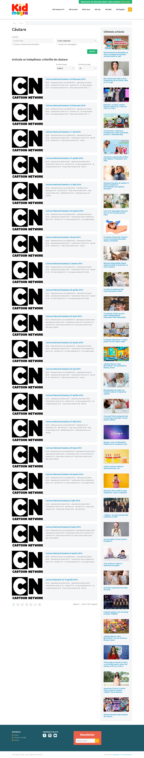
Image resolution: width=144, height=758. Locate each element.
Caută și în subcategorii (67, 44)
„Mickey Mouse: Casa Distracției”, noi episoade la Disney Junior (115, 366)
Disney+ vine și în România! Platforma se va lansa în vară (115, 443)
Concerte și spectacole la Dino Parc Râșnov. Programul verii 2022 (116, 159)
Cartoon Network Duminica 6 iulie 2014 (63, 501)
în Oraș (87, 9)
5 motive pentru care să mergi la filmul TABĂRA (116, 613)
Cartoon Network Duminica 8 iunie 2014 (63, 527)
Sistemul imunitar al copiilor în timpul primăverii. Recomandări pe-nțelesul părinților (116, 186)
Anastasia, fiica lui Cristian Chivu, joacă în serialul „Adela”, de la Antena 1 (114, 690)
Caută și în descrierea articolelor (26, 44)
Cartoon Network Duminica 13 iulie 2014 (63, 184)
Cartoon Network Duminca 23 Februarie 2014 (65, 105)
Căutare (21, 23)
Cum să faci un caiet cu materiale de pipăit (113, 564)
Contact (16, 740)
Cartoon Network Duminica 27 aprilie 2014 (64, 395)
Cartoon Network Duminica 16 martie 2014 (64, 211)
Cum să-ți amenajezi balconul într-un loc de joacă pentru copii (116, 213)
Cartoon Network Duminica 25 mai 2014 (63, 369)
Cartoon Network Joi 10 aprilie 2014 (61, 580)
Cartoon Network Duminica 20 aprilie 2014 (64, 290)
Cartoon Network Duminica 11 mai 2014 (63, 132)
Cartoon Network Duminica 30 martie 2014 (64, 474)
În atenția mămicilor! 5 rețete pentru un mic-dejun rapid (116, 341)
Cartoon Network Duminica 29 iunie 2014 (64, 448)
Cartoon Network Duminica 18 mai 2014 (63, 237)
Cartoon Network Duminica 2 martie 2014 (64, 263)
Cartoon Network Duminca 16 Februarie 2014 (65, 79)
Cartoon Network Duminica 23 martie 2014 (64, 342)
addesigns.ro (117, 755)
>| (39, 604)
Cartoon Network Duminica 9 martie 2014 (64, 553)
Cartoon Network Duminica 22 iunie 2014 (64, 316)
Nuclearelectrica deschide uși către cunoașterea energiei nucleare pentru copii (116, 54)
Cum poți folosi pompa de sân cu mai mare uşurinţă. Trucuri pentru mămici (116, 418)
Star (99, 9)
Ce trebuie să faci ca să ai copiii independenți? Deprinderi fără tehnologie (115, 315)
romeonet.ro (127, 755)
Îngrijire (122, 9)
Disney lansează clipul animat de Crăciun (116, 715)
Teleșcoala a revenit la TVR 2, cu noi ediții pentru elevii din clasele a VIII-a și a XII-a (116, 664)
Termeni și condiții (20, 738)
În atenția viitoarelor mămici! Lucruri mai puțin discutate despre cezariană (115, 239)
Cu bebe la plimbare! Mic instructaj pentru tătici (114, 290)
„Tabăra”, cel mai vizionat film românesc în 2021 (116, 516)
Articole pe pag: (84, 64)
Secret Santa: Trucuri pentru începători (115, 540)
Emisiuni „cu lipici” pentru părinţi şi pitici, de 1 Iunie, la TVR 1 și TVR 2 (115, 106)
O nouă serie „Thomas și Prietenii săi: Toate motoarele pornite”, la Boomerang (116, 132)
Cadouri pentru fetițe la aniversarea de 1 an (113, 467)
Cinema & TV (59, 9)
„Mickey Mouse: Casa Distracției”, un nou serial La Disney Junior (115, 638)
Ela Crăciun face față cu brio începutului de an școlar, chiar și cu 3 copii (116, 80)
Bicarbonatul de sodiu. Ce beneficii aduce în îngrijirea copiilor (115, 392)
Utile (110, 9)
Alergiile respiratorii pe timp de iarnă (116, 589)
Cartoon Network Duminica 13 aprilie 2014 (64, 158)
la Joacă (74, 9)
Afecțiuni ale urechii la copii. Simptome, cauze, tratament (115, 492)
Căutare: (15, 37)
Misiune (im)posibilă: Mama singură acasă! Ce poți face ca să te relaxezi (116, 265)
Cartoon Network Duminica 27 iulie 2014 (63, 422)
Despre (16, 735)
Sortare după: (61, 64)
